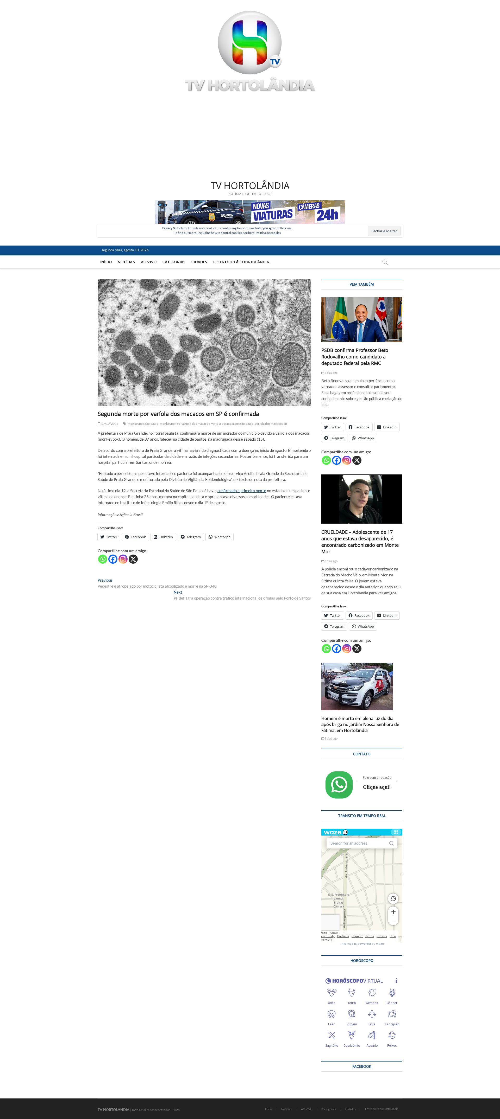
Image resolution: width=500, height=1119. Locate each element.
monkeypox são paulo (143, 424)
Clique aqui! (377, 787)
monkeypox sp (170, 424)
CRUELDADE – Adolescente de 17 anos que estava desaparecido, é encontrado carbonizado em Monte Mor (360, 542)
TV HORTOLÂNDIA (250, 185)
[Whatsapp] (102, 559)
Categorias (173, 262)
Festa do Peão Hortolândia (241, 262)
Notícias (126, 262)
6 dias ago (331, 561)
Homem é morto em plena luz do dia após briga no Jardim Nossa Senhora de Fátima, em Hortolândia (360, 724)
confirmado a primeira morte (241, 490)
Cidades (199, 262)
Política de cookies (268, 233)
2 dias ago (331, 372)
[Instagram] (123, 559)
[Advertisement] (250, 137)
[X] (133, 559)
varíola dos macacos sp (271, 424)
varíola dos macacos (196, 424)
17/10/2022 (109, 424)
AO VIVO (149, 262)
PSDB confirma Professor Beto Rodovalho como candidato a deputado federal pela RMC (354, 356)
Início (106, 262)
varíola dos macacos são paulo (232, 424)
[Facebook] (112, 559)
